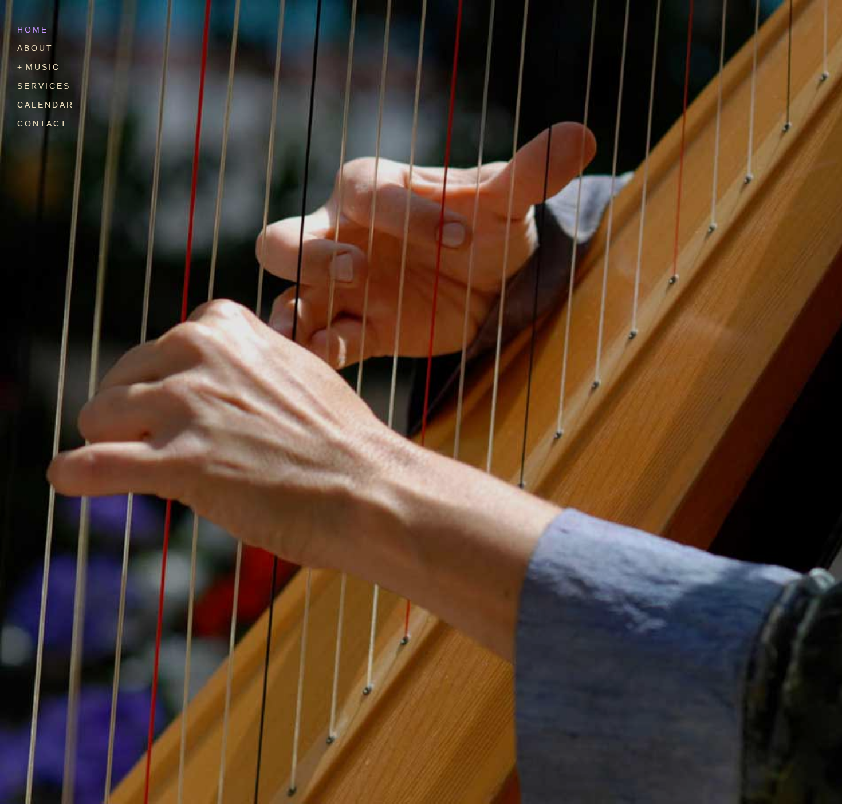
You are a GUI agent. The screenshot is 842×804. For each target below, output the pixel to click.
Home (32, 30)
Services (43, 86)
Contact (42, 123)
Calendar (45, 105)
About (35, 48)
